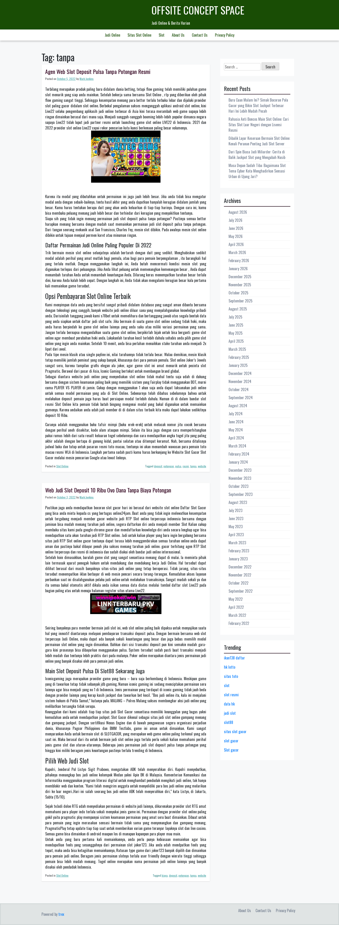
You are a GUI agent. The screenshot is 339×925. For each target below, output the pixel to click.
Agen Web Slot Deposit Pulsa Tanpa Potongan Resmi (97, 71)
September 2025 (241, 301)
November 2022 (240, 575)
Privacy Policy (224, 35)
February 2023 (239, 550)
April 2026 (236, 244)
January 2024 (238, 462)
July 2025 (235, 317)
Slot (161, 35)
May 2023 (236, 526)
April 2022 (236, 607)
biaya (165, 875)
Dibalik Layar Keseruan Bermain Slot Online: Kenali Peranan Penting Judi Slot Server (259, 140)
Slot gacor (231, 750)
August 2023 (238, 502)
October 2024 (239, 389)
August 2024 (238, 405)
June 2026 (236, 228)
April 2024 (236, 438)
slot (226, 685)
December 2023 (240, 470)
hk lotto (229, 667)
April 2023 (236, 534)
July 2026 (235, 220)
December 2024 (240, 373)
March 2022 (237, 615)
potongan (169, 466)
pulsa (178, 466)
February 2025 (239, 357)
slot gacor (231, 741)
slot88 (228, 722)
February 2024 (239, 454)
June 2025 (236, 325)
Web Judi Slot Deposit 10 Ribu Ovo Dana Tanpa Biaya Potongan (108, 490)
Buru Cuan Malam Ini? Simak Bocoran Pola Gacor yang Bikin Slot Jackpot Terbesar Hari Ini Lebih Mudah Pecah (258, 105)
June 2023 (236, 518)
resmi (186, 466)
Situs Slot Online (139, 35)
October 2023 (238, 486)
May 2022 (236, 599)
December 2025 (240, 276)
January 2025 (238, 365)
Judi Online (112, 35)
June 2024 (236, 421)
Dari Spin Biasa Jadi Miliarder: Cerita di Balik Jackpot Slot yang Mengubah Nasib (257, 154)
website (202, 466)
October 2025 (238, 293)
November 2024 (240, 381)
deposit (158, 466)
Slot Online (62, 466)
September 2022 (241, 591)
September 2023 (241, 494)
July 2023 (235, 510)
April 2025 (236, 341)
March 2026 (237, 252)
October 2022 (238, 583)
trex (61, 914)
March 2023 (237, 542)
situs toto (231, 676)
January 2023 (238, 559)
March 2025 (237, 349)
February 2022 (239, 623)
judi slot (230, 713)
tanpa (193, 466)
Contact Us (200, 35)
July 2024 (236, 413)
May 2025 (236, 333)
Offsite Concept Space (198, 10)
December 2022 (240, 567)
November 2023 (240, 478)
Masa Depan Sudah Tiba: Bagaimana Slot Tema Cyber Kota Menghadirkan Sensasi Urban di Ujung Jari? (257, 171)
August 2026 (238, 212)
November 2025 (240, 284)
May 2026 (236, 236)
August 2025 (238, 309)
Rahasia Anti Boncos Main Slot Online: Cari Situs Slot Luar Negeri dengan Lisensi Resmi (259, 124)
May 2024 (236, 430)
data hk (229, 704)
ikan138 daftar (234, 658)
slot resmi (231, 694)
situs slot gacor (235, 731)
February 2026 (239, 260)
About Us (178, 35)
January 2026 (238, 268)
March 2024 (237, 446)
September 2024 (241, 397)
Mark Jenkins (87, 79)
